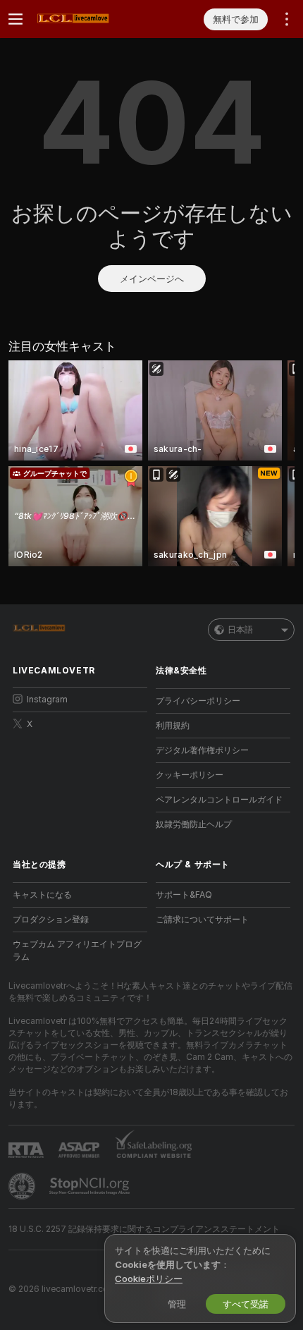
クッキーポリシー (189, 774)
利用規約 (173, 725)
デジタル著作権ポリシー (202, 750)
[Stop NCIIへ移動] (90, 1186)
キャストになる (42, 894)
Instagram (47, 699)
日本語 (240, 629)
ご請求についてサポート (202, 919)
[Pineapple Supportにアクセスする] (23, 1186)
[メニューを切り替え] (15, 19)
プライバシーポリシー (198, 700)
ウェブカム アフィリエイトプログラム (77, 950)
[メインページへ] (91, 19)
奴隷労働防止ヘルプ (194, 824)
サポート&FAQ (184, 894)
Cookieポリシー (149, 1278)
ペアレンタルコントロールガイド (219, 799)
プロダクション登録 (51, 919)
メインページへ (152, 278)
